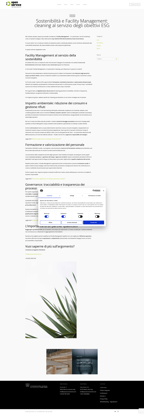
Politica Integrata (105, 390)
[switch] (63, 216)
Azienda (59, 4)
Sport (98, 48)
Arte (98, 40)
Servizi (65, 4)
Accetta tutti (93, 222)
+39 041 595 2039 (65, 394)
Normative (100, 43)
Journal (78, 4)
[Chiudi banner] (103, 190)
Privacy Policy (103, 399)
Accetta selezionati (72, 222)
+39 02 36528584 (84, 394)
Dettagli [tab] (72, 195)
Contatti (85, 4)
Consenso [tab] (49, 195)
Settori (71, 4)
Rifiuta (50, 222)
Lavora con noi (135, 4)
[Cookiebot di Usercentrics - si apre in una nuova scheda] (93, 191)
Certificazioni (103, 393)
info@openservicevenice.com (33, 254)
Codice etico (103, 387)
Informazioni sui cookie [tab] (94, 195)
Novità (72, 16)
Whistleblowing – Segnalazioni (108, 402)
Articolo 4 (102, 396)
